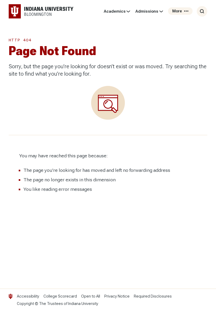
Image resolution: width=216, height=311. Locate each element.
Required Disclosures (153, 296)
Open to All (90, 296)
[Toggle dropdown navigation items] (128, 11)
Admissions (146, 11)
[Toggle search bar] (202, 11)
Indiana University (83, 304)
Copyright (25, 304)
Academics (115, 11)
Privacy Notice (117, 296)
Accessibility (28, 296)
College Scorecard (60, 296)
